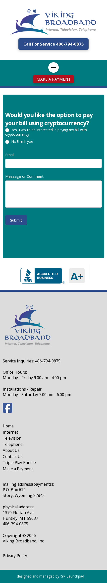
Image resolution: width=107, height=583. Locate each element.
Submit (16, 220)
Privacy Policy (15, 555)
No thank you (21, 141)
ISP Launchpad (72, 576)
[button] (53, 67)
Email (9, 154)
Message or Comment (24, 176)
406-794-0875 (47, 361)
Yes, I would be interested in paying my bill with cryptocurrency (46, 132)
